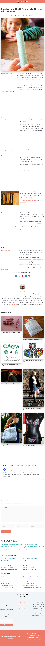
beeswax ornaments (32, 155)
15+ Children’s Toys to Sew (29, 544)
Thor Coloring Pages (27, 560)
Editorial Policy (22, 610)
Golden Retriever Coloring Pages (9, 569)
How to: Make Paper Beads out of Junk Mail (11, 333)
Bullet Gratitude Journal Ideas (29, 585)
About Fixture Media (31, 633)
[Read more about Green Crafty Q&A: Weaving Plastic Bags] (11, 352)
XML (25, 613)
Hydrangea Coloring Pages (29, 565)
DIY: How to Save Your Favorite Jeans (11, 383)
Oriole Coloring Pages (6, 565)
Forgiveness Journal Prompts (8, 581)
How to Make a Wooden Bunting (30, 549)
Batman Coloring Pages (7, 567)
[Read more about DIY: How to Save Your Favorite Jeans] (11, 375)
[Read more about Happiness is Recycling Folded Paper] (33, 326)
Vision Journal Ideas (27, 579)
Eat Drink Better (37, 639)
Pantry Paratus (34, 641)
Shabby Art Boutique (38, 259)
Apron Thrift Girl (26, 157)
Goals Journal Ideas (6, 576)
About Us (22, 602)
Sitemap (21, 613)
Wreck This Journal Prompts (29, 583)
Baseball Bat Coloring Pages (29, 569)
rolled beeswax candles (37, 191)
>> (4, 152)
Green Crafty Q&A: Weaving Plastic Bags (10, 365)
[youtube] (23, 594)
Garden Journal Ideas (6, 579)
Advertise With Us (34, 635)
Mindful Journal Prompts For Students (31, 576)
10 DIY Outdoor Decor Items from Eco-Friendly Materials (11, 550)
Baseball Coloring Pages (28, 567)
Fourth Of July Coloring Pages (8, 558)
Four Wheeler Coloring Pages (29, 563)
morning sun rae (26, 121)
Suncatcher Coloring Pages (8, 560)
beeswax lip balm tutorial (25, 259)
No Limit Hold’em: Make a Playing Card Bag (33, 361)
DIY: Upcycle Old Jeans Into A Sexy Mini (32, 409)
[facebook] (27, 594)
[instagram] (21, 596)
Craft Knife (15, 302)
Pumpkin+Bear (14, 304)
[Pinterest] (22, 276)
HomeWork (23, 202)
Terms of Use (22, 606)
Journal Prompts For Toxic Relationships (32, 587)
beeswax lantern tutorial (36, 119)
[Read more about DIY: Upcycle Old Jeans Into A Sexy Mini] (33, 387)
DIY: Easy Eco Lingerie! (29, 445)
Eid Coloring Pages (5, 563)
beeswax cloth (13, 226)
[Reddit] (29, 276)
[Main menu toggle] (2, 1)
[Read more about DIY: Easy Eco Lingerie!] (33, 428)
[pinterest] (24, 596)
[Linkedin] (26, 276)
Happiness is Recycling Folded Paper (32, 339)
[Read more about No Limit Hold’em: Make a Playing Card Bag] (33, 350)
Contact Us (22, 604)
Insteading (38, 637)
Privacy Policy (22, 608)
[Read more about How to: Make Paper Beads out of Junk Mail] (11, 323)
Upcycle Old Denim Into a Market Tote (11, 445)
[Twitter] (19, 276)
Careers (39, 633)
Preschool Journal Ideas (7, 585)
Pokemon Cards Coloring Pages (30, 558)
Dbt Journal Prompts (6, 583)
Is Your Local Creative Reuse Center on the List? (33, 547)
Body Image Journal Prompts (29, 581)
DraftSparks (29, 639)
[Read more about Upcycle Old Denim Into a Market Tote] (11, 428)
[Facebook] (16, 276)
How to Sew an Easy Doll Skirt (8, 546)
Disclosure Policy (22, 612)
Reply (42, 479)
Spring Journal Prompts (7, 587)
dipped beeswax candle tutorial (29, 200)
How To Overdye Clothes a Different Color (11, 544)
